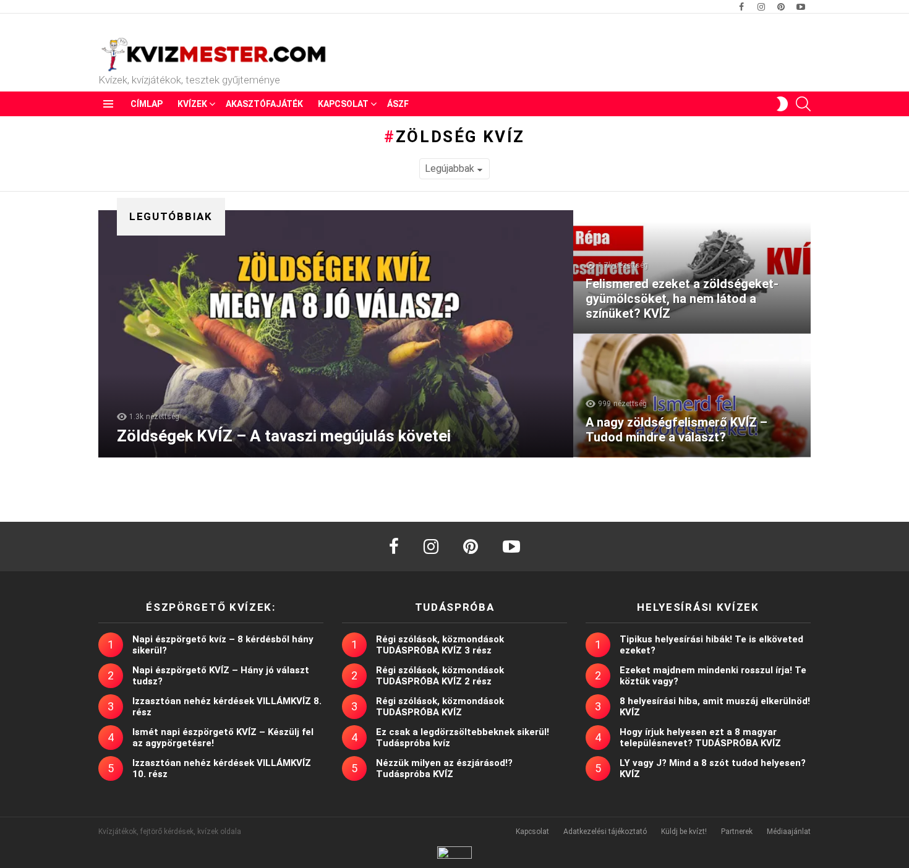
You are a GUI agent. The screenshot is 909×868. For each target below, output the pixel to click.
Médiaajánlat (789, 831)
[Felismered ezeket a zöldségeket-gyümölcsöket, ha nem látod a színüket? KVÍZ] (692, 272)
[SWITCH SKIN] (782, 103)
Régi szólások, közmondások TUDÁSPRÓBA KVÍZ (440, 707)
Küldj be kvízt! (684, 831)
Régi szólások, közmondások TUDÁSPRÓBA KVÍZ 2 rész (440, 676)
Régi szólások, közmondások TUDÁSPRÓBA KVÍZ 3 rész (440, 645)
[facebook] (394, 546)
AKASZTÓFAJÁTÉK (264, 104)
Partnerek (737, 831)
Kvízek (192, 104)
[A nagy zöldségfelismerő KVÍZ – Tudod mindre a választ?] (692, 395)
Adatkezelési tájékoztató (605, 831)
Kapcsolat (343, 104)
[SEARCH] (803, 103)
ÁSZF (398, 104)
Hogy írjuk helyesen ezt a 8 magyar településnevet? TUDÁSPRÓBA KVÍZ (700, 737)
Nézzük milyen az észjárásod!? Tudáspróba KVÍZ (444, 768)
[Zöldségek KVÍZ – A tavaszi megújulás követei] (335, 333)
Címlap (146, 104)
